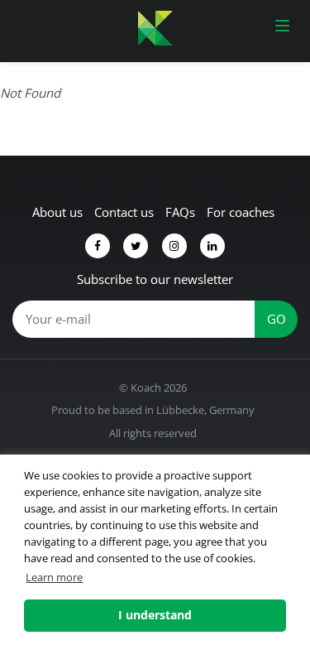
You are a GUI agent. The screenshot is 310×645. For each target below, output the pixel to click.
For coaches (240, 212)
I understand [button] (155, 615)
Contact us (124, 212)
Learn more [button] (54, 577)
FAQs (180, 212)
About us (57, 212)
